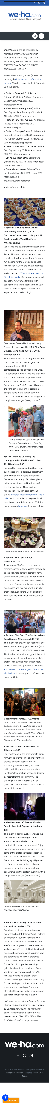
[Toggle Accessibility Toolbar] (5, 1097)
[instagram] (44, 3)
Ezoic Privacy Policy (14, 1072)
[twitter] (39, 3)
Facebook (23, 506)
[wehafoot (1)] (24, 1041)
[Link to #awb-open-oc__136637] (35, 36)
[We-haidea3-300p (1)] (24, 12)
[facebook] (34, 3)
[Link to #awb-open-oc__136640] (41, 36)
